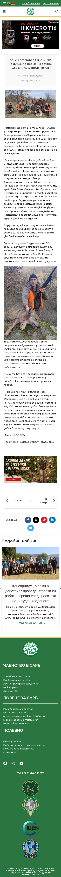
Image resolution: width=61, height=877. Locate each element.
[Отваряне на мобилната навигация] (4, 11)
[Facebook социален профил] (28, 520)
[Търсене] (57, 11)
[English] (9, 3)
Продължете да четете (30, 623)
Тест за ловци (51, 3)
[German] (13, 3)
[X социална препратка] (36, 520)
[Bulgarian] (4, 3)
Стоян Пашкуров (32, 76)
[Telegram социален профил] (30, 528)
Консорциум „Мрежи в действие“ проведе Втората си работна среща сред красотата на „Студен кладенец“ (30, 593)
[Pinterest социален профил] (44, 520)
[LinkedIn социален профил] (52, 520)
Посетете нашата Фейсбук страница (29, 441)
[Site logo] (31, 11)
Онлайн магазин (31, 3)
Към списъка (31, 500)
